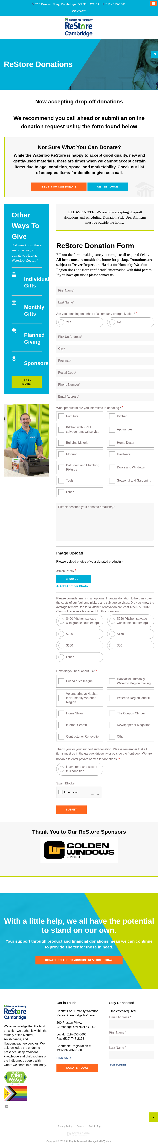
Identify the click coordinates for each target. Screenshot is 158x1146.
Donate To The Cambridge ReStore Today (79, 960)
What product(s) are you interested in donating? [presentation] (89, 407)
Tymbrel (107, 1141)
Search (80, 1126)
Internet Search (76, 725)
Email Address (120, 1017)
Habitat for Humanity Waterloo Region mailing (134, 681)
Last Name (117, 1047)
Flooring (71, 454)
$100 (69, 645)
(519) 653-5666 (115, 4)
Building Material (77, 442)
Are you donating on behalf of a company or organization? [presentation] (97, 313)
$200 (69, 634)
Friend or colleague (79, 681)
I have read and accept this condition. (81, 769)
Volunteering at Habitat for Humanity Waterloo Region (81, 698)
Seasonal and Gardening (134, 480)
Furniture (72, 416)
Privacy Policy (64, 1126)
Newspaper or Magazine (133, 725)
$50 (119, 645)
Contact (79, 11)
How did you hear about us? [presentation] (76, 670)
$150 (120, 634)
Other (70, 492)
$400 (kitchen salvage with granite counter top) (82, 621)
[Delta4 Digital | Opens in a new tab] (79, 1134)
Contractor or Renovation (83, 736)
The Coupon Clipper (131, 713)
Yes (68, 322)
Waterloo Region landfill (133, 698)
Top (153, 1117)
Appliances (124, 429)
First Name (117, 1032)
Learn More (27, 382)
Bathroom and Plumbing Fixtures (82, 467)
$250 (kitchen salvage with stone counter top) (132, 621)
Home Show (74, 713)
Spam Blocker (66, 783)
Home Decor (125, 442)
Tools (69, 480)
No (119, 322)
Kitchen (122, 416)
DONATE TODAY (77, 1067)
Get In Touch (107, 186)
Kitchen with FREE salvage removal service (82, 429)
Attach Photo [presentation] (66, 570)
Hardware (123, 454)
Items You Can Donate (59, 186)
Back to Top (94, 1126)
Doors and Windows (131, 467)
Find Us (62, 1057)
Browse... (74, 578)
